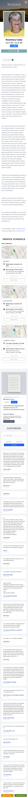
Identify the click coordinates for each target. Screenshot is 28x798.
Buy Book (14, 402)
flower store (21, 231)
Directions (14, 277)
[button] (14, 250)
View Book (6, 402)
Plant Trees (13, 280)
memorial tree (21, 228)
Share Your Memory (8, 421)
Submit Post (14, 445)
